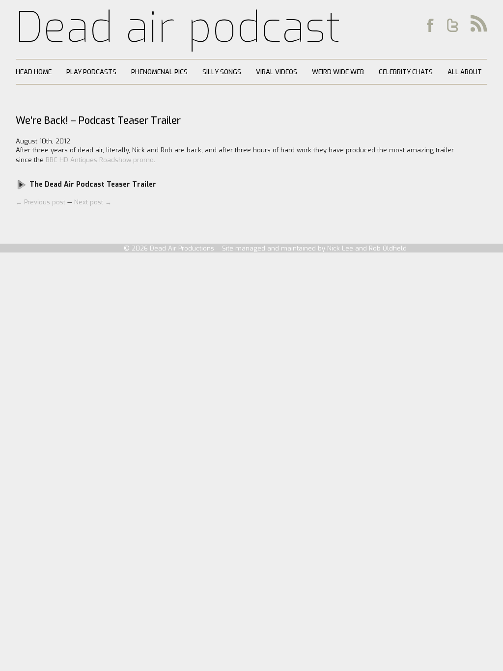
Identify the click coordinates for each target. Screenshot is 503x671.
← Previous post (41, 202)
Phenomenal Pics (159, 72)
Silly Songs (221, 72)
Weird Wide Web (338, 72)
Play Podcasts (91, 72)
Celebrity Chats (406, 72)
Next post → (93, 202)
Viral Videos (276, 72)
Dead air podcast (178, 28)
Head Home (34, 72)
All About (464, 72)
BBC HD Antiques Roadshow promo (100, 160)
